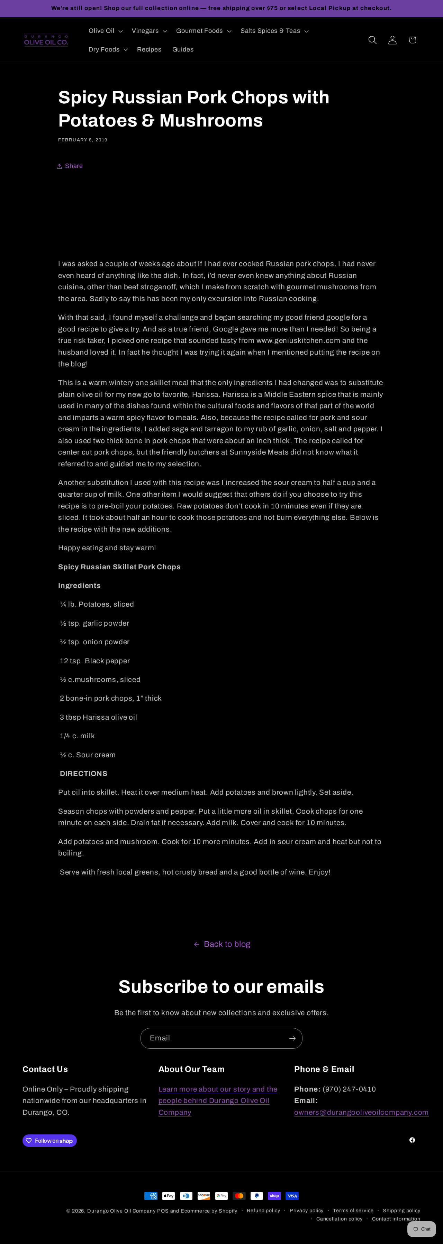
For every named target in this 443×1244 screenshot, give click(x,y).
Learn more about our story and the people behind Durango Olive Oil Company (218, 1100)
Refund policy (263, 1210)
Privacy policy (307, 1210)
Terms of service (353, 1210)
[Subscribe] (292, 1038)
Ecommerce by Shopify (209, 1211)
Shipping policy (402, 1210)
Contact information (396, 1219)
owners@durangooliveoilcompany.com (361, 1112)
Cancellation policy (339, 1219)
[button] (105, 30)
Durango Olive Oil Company (121, 1211)
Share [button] (74, 165)
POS (163, 1211)
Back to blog (227, 943)
